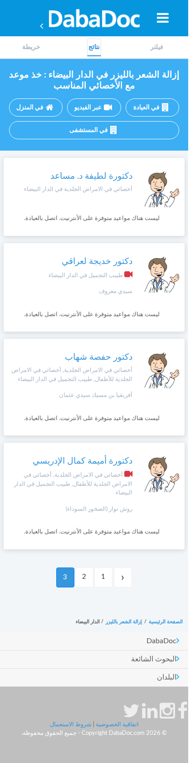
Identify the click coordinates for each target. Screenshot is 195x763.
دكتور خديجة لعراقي (97, 261)
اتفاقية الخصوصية (117, 725)
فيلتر (157, 47)
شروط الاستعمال (71, 725)
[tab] (156, 47)
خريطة (31, 47)
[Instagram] (167, 715)
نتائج (94, 47)
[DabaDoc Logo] (94, 18)
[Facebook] (182, 715)
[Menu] (163, 18)
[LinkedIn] (149, 715)
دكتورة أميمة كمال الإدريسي (82, 461)
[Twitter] (131, 715)
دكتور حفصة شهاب (98, 357)
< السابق (123, 577)
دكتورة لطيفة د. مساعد (91, 176)
